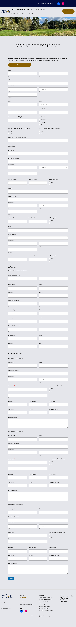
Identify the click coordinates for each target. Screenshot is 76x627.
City (9, 91)
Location (41, 292)
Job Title (10, 401)
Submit (11, 578)
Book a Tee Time (68, 11)
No (11, 133)
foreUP (51, 616)
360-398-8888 (23, 597)
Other (9, 226)
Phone (40, 101)
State (40, 91)
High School (11, 150)
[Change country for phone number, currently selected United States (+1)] (40, 104)
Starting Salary (32, 401)
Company (10, 292)
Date (9, 109)
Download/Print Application (20, 65)
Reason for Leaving (54, 409)
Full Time (43, 122)
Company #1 (11, 362)
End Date (31, 409)
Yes (11, 131)
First (9, 76)
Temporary (43, 125)
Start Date (11, 409)
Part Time (43, 119)
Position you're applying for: (15, 117)
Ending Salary (52, 401)
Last (39, 76)
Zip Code (10, 97)
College (10, 188)
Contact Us (36, 616)
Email (10, 101)
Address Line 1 (11, 85)
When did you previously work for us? (18, 137)
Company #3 (11, 509)
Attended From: (12, 179)
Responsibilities (12, 417)
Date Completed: (33, 179)
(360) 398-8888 (48, 4)
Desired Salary (42, 109)
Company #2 (11, 435)
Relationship (11, 284)
